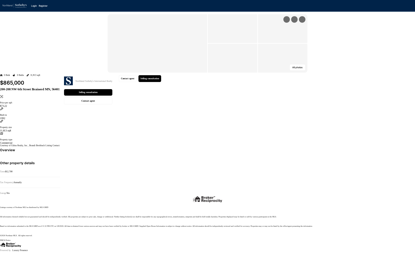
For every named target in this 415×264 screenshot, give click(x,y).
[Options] (286, 19)
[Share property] (302, 19)
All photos (297, 67)
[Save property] (294, 19)
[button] (157, 43)
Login (34, 5)
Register (43, 5)
